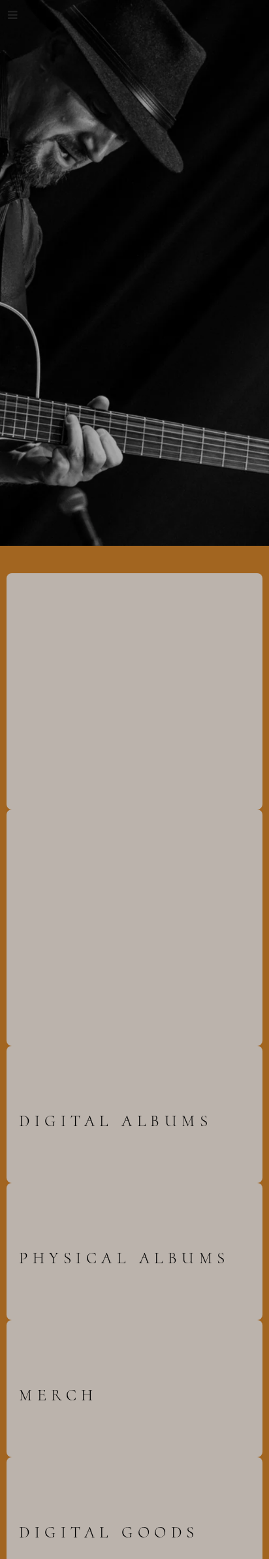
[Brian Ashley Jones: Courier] (88, 925)
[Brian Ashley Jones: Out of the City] (88, 688)
